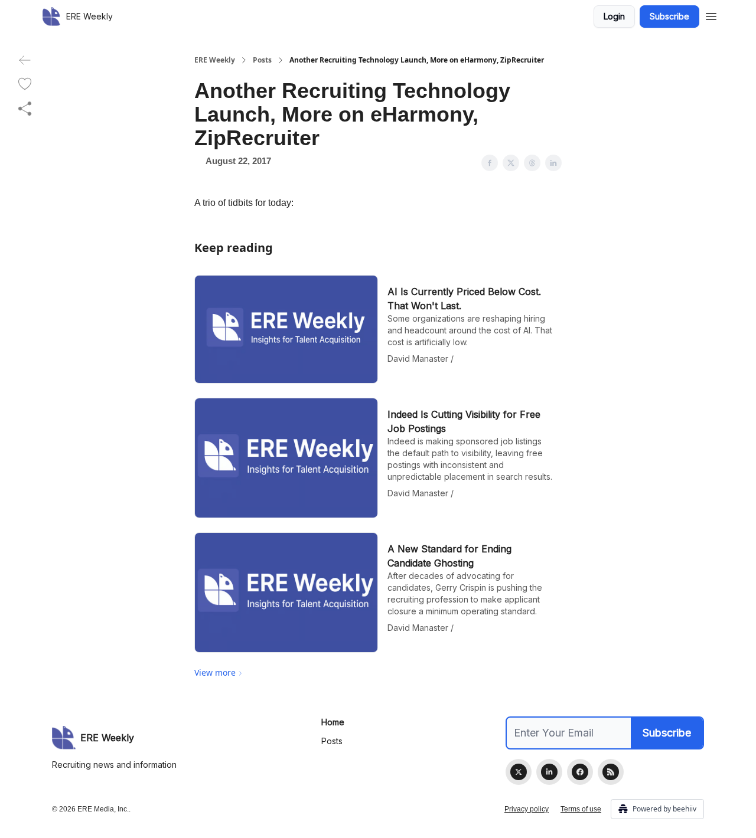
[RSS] (611, 772)
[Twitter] (519, 772)
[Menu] (711, 15)
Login (614, 16)
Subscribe (669, 16)
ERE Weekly (214, 60)
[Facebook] (580, 772)
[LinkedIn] (549, 772)
